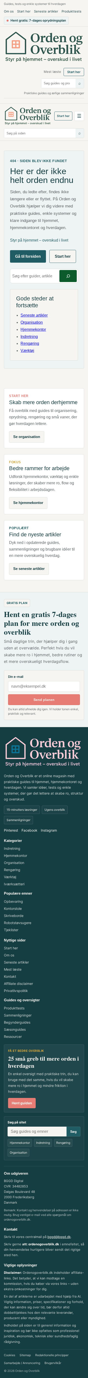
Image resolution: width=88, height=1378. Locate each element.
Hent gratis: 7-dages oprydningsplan (38, 20)
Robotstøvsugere (17, 923)
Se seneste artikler (29, 569)
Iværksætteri (14, 884)
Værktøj (27, 350)
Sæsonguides (15, 1029)
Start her (24, 11)
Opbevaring (13, 901)
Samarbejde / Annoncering (22, 1363)
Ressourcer (13, 1036)
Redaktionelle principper (51, 1355)
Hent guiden (22, 1103)
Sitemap (25, 1355)
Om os (9, 11)
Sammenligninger (18, 820)
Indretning (29, 337)
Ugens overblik (54, 809)
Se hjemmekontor (28, 503)
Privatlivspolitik (16, 991)
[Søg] (68, 276)
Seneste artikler (46, 11)
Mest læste (52, 72)
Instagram (49, 830)
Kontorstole (13, 908)
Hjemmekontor (33, 329)
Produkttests (71, 11)
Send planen (44, 700)
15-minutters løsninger (22, 809)
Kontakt (10, 976)
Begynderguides (17, 1022)
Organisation (32, 322)
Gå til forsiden (28, 256)
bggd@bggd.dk (59, 1237)
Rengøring (30, 343)
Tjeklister (11, 930)
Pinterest (11, 830)
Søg (73, 1131)
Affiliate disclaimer (18, 983)
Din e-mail (15, 677)
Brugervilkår (52, 1363)
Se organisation (26, 437)
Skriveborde (13, 916)
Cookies (9, 1355)
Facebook (29, 830)
